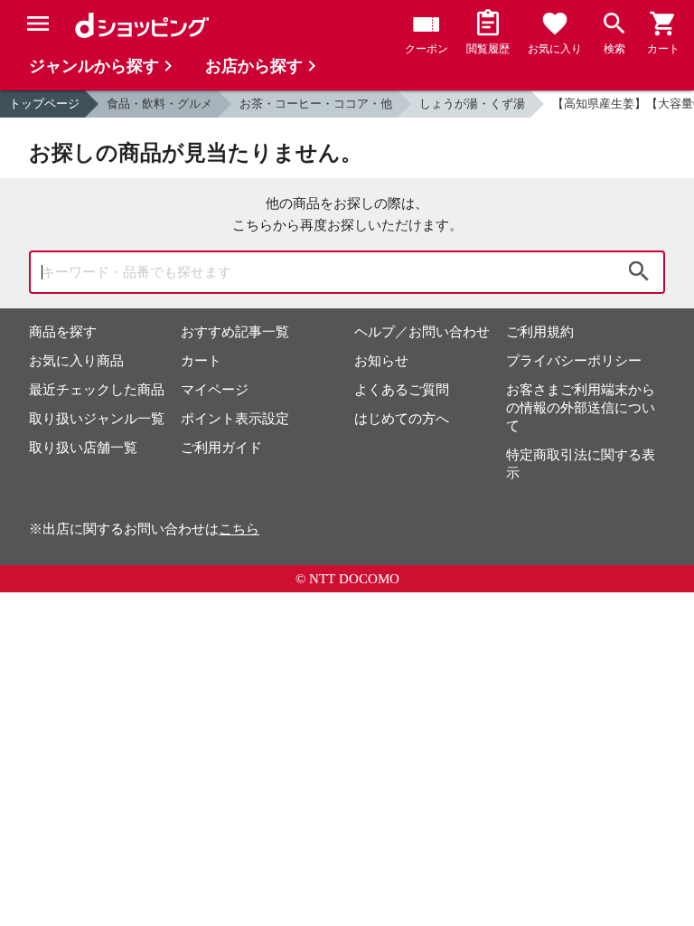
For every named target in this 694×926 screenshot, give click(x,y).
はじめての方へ (401, 418)
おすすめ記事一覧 (235, 332)
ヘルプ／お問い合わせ (422, 332)
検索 (639, 272)
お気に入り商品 (76, 361)
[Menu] (37, 23)
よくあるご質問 (401, 390)
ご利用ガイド (221, 447)
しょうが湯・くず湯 (472, 103)
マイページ (215, 390)
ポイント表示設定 (235, 418)
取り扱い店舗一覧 (83, 447)
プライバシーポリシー (574, 361)
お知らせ (381, 361)
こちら (239, 529)
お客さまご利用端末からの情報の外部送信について (580, 408)
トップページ (44, 103)
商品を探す (63, 332)
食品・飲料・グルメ (159, 103)
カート (201, 361)
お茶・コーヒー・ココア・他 (315, 103)
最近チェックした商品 (96, 390)
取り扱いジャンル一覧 (96, 418)
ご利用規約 (540, 332)
